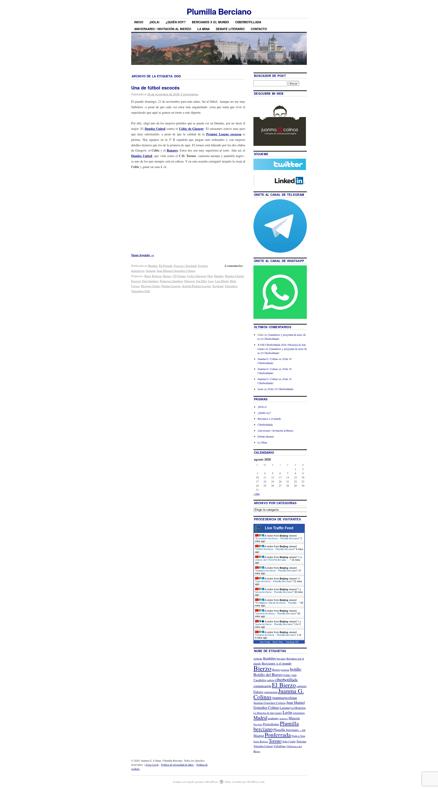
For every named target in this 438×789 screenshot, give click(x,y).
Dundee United (234, 276)
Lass (211, 281)
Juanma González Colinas (269, 703)
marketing (273, 718)
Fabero (258, 691)
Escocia (136, 281)
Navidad (257, 724)
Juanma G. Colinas (268, 359)
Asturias (257, 658)
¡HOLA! (154, 22)
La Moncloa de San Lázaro (267, 713)
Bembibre (269, 658)
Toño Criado (289, 741)
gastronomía (270, 692)
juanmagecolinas (284, 697)
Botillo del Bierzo (268, 674)
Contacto (259, 29)
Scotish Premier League (196, 286)
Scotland (217, 286)
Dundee (153, 266)
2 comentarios (189, 94)
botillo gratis (290, 675)
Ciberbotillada (248, 22)
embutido (302, 686)
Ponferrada (278, 735)
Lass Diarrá (222, 281)
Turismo (301, 741)
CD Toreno (179, 276)
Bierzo (167, 276)
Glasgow (189, 281)
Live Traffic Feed (279, 528)
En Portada (165, 266)
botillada (285, 669)
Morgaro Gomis (150, 286)
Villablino (280, 746)
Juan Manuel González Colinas (176, 271)
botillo (295, 669)
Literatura (299, 713)
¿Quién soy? (176, 22)
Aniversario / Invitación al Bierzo (162, 29)
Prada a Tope (298, 736)
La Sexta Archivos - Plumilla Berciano (278, 590)
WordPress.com (255, 782)
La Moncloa (297, 708)
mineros (283, 718)
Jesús (260, 389)
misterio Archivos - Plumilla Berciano (276, 613)
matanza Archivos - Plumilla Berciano (276, 570)
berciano (281, 658)
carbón (270, 680)
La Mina (203, 29)
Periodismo (271, 724)
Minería (294, 718)
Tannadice (231, 286)
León (287, 712)
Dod (210, 276)
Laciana (285, 707)
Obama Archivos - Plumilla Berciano (275, 635)
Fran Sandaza (150, 281)
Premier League (171, 286)
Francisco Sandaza (171, 281)
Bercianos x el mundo (210, 22)
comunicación (262, 686)
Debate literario (230, 29)
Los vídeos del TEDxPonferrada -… (278, 558)
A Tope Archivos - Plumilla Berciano (277, 580)
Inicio (138, 22)
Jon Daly (201, 281)
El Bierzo (284, 685)
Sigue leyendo (142, 255)
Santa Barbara (260, 741)
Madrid (260, 717)
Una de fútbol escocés (155, 87)
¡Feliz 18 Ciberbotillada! (280, 389)
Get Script (265, 642)
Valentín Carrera (263, 746)
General (150, 271)
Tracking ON (291, 642)
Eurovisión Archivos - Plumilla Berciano (277, 538)
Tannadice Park (140, 291)
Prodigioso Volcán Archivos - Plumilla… (277, 602)
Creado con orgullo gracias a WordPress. (196, 782)
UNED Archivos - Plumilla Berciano (275, 549)
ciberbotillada (286, 679)
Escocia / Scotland (185, 266)
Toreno (275, 740)
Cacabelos (259, 680)
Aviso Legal (151, 764)
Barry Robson (153, 276)
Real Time (278, 642)
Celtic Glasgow (196, 276)
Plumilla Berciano (219, 11)
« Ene (256, 493)
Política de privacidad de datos (177, 764)
